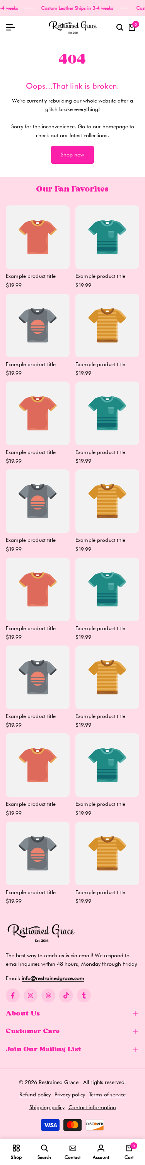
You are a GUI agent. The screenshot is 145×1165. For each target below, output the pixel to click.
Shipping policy (47, 1107)
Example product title (31, 276)
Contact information (92, 1107)
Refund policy (35, 1094)
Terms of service (107, 1094)
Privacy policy (70, 1094)
